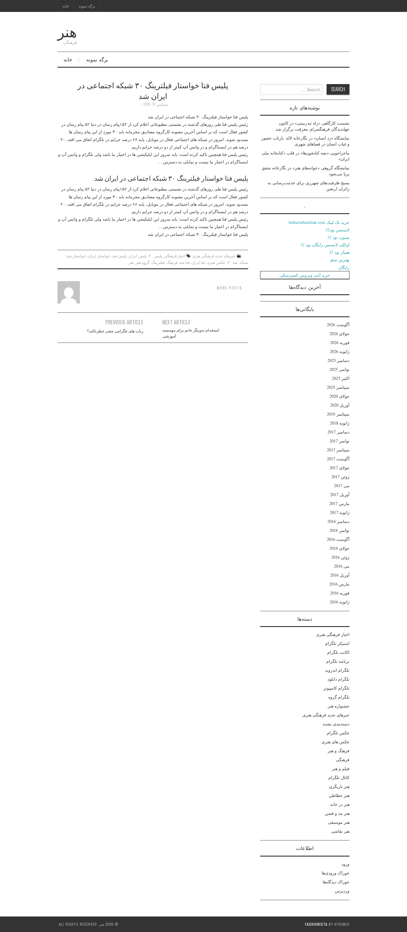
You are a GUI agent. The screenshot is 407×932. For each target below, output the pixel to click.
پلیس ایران (138, 255)
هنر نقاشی (340, 831)
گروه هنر (143, 262)
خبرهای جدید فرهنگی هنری (213, 255)
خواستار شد (76, 255)
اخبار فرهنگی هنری (332, 634)
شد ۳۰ (232, 262)
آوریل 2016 (339, 575)
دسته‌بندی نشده (336, 724)
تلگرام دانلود (338, 679)
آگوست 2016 (338, 539)
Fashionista (316, 924)
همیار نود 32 (339, 252)
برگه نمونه (86, 6)
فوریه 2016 (339, 593)
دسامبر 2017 (338, 432)
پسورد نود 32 (338, 237)
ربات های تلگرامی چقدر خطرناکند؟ (115, 331)
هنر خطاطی (339, 795)
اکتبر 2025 (340, 378)
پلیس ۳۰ (155, 255)
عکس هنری (216, 262)
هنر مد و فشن (337, 813)
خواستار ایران (99, 255)
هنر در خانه (339, 804)
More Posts (229, 288)
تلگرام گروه (338, 697)
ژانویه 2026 (339, 351)
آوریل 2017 (339, 494)
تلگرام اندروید (337, 670)
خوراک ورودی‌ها (335, 873)
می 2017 (341, 485)
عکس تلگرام (338, 733)
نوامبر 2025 (339, 369)
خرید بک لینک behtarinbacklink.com (319, 222)
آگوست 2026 (338, 324)
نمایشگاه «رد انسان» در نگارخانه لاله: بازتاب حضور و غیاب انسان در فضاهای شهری (305, 141)
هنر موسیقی (338, 822)
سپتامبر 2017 (338, 450)
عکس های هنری (335, 741)
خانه (65, 6)
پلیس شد (119, 255)
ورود (345, 864)
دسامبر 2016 (338, 521)
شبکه (244, 262)
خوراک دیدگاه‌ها (336, 882)
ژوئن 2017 (340, 476)
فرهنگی (342, 759)
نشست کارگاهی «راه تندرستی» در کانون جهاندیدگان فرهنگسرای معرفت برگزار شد (312, 126)
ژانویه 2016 (339, 602)
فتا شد (184, 262)
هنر (67, 30)
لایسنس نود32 (337, 230)
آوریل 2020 (339, 405)
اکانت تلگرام (338, 652)
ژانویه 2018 (339, 423)
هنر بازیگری (339, 786)
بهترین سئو (339, 259)
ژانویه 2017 (339, 512)
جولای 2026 (339, 333)
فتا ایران (198, 262)
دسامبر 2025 (338, 360)
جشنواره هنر (338, 706)
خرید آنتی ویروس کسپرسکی (304, 275)
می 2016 (341, 566)
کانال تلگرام (338, 777)
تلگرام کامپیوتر (336, 688)
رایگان (343, 267)
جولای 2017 (339, 467)
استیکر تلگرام (337, 643)
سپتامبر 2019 (338, 414)
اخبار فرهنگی (174, 255)
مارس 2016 (339, 584)
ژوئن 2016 (340, 557)
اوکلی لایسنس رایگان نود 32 (324, 244)
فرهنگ (172, 262)
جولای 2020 (339, 396)
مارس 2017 (339, 503)
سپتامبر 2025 (338, 387)
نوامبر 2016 (339, 530)
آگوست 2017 (338, 459)
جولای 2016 (339, 548)
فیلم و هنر (340, 768)
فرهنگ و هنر (338, 750)
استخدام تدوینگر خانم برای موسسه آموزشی (190, 333)
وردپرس (342, 891)
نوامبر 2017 (339, 441)
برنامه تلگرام (337, 661)
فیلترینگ (158, 262)
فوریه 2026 (339, 342)
